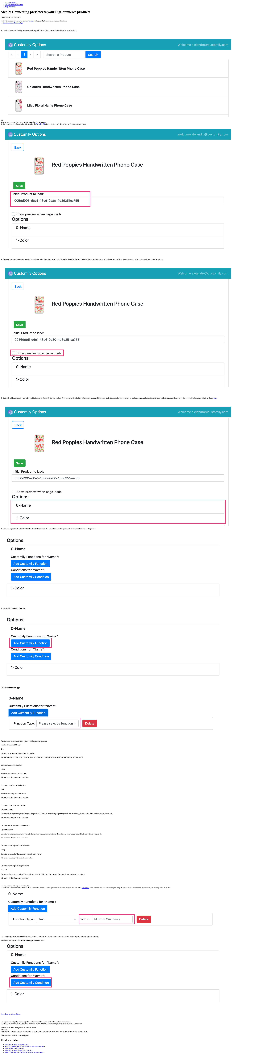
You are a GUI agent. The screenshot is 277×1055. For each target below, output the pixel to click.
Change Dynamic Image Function (16, 1044)
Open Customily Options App (13, 23)
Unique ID (85, 888)
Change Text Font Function (14, 1048)
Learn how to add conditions (10, 1014)
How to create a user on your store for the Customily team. (25, 1046)
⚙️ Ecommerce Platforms (14, 5)
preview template (28, 21)
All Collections (10, 3)
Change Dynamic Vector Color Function (19, 1050)
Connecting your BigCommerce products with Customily (24, 1052)
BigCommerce (10, 7)
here (215, 398)
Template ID (40, 124)
